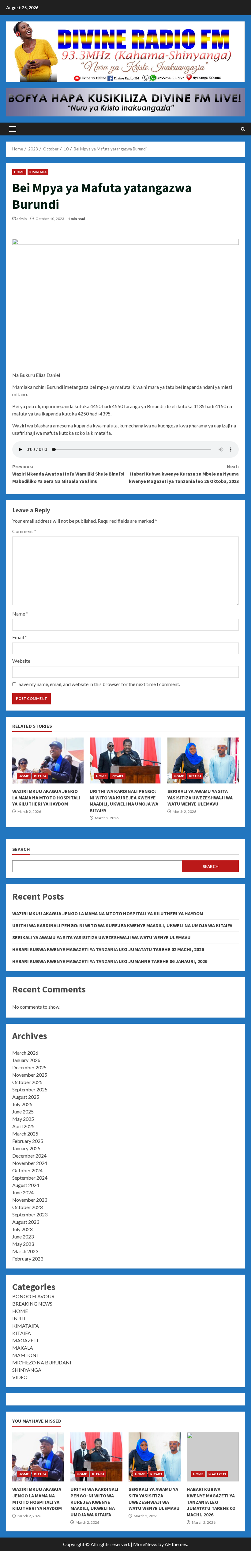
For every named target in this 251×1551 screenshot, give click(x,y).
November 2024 (29, 1163)
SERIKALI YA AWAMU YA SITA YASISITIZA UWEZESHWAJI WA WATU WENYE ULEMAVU (203, 760)
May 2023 (23, 1244)
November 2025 (29, 1075)
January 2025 (26, 1148)
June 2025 (23, 1111)
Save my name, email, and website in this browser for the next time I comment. (99, 684)
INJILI (18, 1318)
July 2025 (22, 1104)
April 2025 (23, 1126)
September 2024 (29, 1178)
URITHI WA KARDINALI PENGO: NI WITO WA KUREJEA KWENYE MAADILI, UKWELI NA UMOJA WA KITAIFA (125, 760)
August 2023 (25, 1222)
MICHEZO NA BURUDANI (41, 1362)
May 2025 (23, 1119)
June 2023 (23, 1236)
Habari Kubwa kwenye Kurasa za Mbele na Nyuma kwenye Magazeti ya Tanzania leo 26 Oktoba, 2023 (184, 473)
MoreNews (145, 1544)
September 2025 (29, 1089)
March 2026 (25, 1053)
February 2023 (27, 1258)
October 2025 (27, 1082)
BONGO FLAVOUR (33, 1296)
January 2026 (26, 1060)
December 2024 (29, 1156)
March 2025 (25, 1133)
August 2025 (25, 1097)
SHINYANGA (26, 1370)
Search (21, 849)
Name (20, 613)
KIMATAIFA (38, 172)
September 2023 (29, 1214)
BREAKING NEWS (32, 1303)
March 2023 (25, 1251)
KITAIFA (40, 776)
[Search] (243, 129)
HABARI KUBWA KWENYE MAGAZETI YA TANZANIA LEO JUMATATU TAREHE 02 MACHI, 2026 (108, 949)
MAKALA (22, 1348)
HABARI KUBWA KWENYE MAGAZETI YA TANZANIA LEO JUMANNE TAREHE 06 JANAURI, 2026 (109, 961)
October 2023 (27, 1207)
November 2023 (29, 1200)
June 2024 (23, 1192)
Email (19, 637)
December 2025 (29, 1067)
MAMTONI (25, 1355)
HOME (19, 172)
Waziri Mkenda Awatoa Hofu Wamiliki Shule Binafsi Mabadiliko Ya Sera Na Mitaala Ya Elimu (68, 473)
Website (21, 661)
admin (22, 218)
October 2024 (27, 1170)
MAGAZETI (25, 1340)
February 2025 (27, 1141)
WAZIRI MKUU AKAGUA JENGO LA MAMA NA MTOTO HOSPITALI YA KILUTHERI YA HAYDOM (48, 760)
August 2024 (25, 1185)
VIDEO (20, 1377)
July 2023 (22, 1229)
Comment (24, 531)
